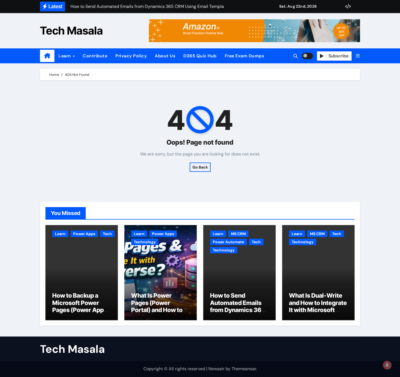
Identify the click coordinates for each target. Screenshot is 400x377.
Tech (107, 233)
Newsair (216, 369)
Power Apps (84, 233)
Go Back (200, 167)
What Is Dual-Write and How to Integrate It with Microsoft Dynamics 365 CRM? (318, 306)
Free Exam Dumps (244, 56)
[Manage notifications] (387, 365)
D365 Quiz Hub (200, 56)
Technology (145, 241)
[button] (358, 55)
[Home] (47, 56)
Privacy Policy (131, 56)
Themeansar (244, 369)
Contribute (95, 56)
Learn (65, 56)
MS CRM (238, 233)
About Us (165, 56)
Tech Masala (71, 30)
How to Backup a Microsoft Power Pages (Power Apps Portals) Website (79, 306)
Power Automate (228, 241)
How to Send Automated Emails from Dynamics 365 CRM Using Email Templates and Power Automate (237, 313)
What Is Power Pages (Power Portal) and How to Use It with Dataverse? (157, 310)
